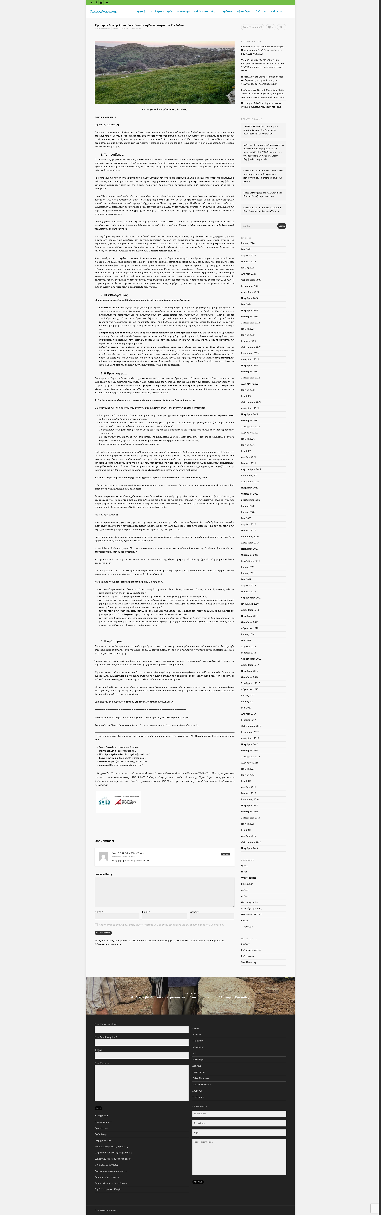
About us (196, 1034)
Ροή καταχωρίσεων (251, 950)
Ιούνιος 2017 (247, 702)
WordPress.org (248, 962)
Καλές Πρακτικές (204, 11)
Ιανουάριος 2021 (250, 475)
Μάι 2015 (246, 830)
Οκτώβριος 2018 (249, 622)
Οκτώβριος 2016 (249, 750)
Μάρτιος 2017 (248, 720)
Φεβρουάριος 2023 (251, 347)
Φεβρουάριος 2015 (251, 842)
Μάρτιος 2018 (248, 653)
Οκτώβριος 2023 (249, 317)
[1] (117, 125)
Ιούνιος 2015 (247, 824)
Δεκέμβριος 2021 (250, 408)
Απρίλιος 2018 (248, 647)
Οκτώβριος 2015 (249, 812)
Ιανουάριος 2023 (250, 353)
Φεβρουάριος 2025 (251, 280)
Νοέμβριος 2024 (249, 298)
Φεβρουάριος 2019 (251, 598)
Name (99, 912)
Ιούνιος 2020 (247, 512)
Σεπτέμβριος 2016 (250, 757)
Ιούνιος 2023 (247, 335)
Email (146, 912)
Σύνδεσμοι (261, 11)
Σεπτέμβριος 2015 (250, 818)
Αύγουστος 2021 (249, 433)
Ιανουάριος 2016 (250, 799)
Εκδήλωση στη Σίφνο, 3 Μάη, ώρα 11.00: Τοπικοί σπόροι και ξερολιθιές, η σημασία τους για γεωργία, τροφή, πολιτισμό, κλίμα (263, 94)
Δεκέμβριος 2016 (250, 738)
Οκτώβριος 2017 (249, 677)
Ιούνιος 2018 (247, 634)
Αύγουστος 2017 (249, 689)
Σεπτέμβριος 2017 (250, 683)
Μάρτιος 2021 (248, 463)
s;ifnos (244, 866)
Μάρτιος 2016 (248, 793)
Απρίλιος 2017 (248, 714)
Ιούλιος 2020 (247, 506)
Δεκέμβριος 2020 (250, 482)
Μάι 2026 (246, 249)
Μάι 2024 (246, 304)
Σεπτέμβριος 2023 (250, 323)
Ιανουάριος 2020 (250, 537)
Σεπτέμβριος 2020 (250, 500)
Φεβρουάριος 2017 (251, 726)
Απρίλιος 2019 (248, 585)
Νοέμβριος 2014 (249, 848)
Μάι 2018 (246, 640)
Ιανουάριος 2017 (250, 732)
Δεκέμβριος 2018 (250, 610)
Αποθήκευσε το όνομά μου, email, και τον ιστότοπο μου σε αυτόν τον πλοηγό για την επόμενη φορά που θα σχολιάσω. (162, 924)
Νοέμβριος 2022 (249, 365)
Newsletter (198, 1047)
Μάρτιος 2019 (248, 592)
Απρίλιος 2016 (248, 787)
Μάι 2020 (246, 518)
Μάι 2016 (246, 781)
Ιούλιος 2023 (247, 329)
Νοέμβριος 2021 (249, 414)
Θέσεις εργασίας (250, 902)
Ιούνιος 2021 (247, 445)
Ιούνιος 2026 (247, 243)
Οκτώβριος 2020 (249, 494)
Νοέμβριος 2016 (249, 744)
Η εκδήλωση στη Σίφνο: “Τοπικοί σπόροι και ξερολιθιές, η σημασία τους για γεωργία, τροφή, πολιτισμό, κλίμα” (262, 80)
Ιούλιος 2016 (247, 769)
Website (194, 912)
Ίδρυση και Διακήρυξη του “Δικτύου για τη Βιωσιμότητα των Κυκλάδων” (260, 130)
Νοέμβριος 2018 (249, 616)
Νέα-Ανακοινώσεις (201, 1085)
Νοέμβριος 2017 (249, 671)
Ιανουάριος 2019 (250, 604)
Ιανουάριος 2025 (250, 286)
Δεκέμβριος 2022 (250, 359)
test (194, 1053)
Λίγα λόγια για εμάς (161, 11)
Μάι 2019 (246, 579)
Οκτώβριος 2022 (249, 372)
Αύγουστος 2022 (249, 384)
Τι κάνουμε (183, 11)
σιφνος (244, 921)
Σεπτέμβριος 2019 (250, 561)
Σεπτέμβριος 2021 (250, 427)
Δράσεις (227, 11)
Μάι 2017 (246, 708)
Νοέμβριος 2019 (249, 549)
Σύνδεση (245, 944)
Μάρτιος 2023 (248, 341)
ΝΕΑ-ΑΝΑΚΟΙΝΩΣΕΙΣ (251, 914)
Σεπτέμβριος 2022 (250, 378)
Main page (198, 1041)
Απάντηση (225, 854)
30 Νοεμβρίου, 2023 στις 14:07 (123, 856)
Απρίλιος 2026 (248, 255)
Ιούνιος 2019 (247, 573)
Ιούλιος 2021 (247, 439)
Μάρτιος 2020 (248, 530)
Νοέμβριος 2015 (249, 805)
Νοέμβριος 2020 (249, 488)
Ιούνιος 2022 (247, 390)
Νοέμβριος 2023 (249, 310)
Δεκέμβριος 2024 (250, 292)
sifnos (133, 28)
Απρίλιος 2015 (248, 836)
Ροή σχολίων (247, 956)
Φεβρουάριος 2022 (251, 402)
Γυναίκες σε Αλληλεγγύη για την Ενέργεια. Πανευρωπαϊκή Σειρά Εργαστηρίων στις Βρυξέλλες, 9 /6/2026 (263, 50)
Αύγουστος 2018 (249, 628)
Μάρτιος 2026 (248, 262)
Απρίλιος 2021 (248, 457)
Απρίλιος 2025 (248, 274)
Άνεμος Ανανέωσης (103, 11)
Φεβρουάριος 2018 (251, 659)
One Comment (254, 27)
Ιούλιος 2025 (247, 268)
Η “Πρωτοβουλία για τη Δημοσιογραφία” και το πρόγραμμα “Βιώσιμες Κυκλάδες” (190, 996)
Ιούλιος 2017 (247, 695)
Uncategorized (248, 878)
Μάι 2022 (246, 396)
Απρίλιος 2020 (248, 524)
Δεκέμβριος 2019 (250, 543)
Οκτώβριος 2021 (249, 420)
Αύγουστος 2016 (249, 763)
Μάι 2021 (246, 451)
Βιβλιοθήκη (243, 11)
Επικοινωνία (198, 1072)
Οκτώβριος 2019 (249, 555)
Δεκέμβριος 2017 (250, 665)
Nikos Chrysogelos (103, 28)
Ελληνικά (276, 11)
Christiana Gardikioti (254, 171)
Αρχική (140, 11)
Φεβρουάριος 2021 (251, 469)
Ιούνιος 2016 (247, 775)
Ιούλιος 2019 (247, 567)
